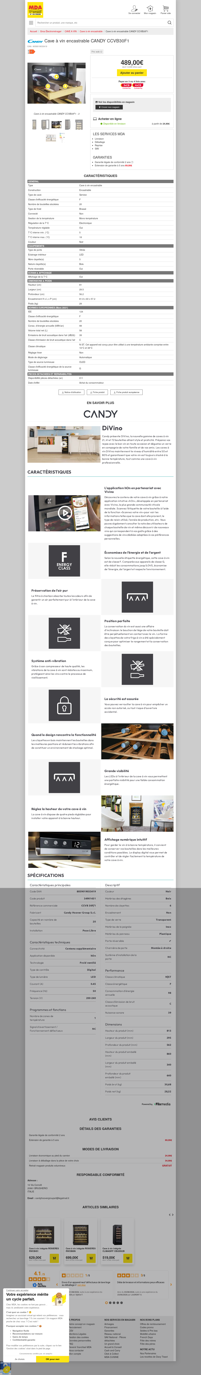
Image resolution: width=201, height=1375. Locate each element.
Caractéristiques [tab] (100, 175)
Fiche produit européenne (127, 392)
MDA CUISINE (111, 1357)
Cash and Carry (112, 1350)
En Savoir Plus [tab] (100, 402)
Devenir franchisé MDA (80, 1347)
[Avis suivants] (171, 1285)
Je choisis (19, 1359)
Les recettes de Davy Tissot (154, 1356)
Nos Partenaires (148, 1353)
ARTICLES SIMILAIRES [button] (100, 1207)
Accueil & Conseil (113, 1347)
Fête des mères (148, 1340)
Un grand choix (112, 1343)
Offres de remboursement (153, 1324)
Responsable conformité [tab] (101, 1174)
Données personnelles (80, 1340)
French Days (146, 1337)
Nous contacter (76, 1350)
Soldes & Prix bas (149, 1330)
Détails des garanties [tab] (100, 1128)
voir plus (81, 1285)
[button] (6, 1369)
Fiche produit (98, 392)
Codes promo (147, 1327)
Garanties (109, 1330)
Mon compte (75, 1353)
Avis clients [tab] (100, 1119)
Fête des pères (147, 1343)
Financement (110, 1327)
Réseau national (112, 1333)
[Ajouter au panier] (54, 1258)
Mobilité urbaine (148, 1333)
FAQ (71, 1343)
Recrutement (75, 1327)
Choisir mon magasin (110, 107)
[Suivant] (169, 1214)
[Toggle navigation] (31, 22)
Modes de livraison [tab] (100, 1149)
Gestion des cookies (79, 1337)
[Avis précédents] (57, 1285)
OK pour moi (52, 1359)
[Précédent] (172, 1214)
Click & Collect (111, 1353)
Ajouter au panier (132, 73)
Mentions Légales (77, 1333)
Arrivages (109, 1324)
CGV (71, 1330)
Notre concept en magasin (82, 1324)
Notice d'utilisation (72, 392)
